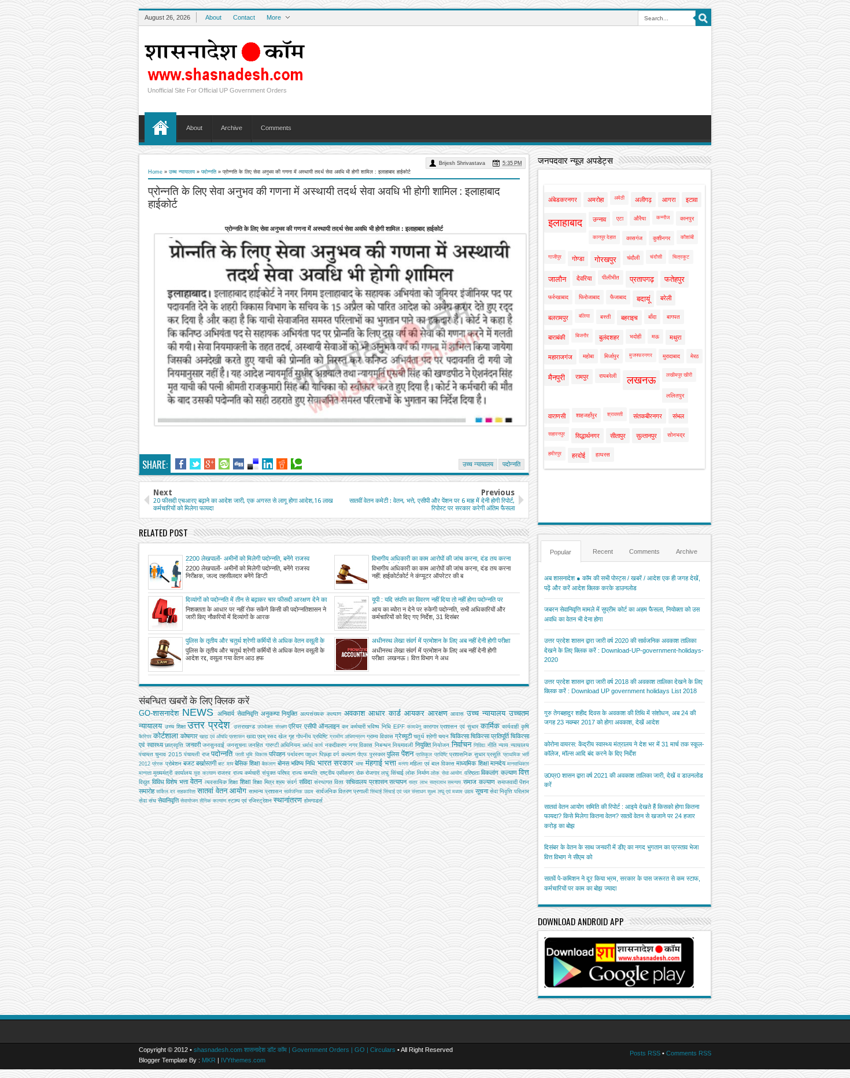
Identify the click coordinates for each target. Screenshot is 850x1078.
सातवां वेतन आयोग (221, 790)
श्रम (280, 782)
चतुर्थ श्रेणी (425, 736)
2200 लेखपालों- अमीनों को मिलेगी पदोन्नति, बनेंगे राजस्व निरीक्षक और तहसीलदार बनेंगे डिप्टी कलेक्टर (247, 559)
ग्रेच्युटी (403, 736)
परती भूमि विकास (251, 754)
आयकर (414, 713)
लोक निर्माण (416, 773)
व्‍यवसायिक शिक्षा (221, 782)
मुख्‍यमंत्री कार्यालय (172, 773)
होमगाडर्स (313, 800)
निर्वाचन (461, 744)
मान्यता (145, 773)
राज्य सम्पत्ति (304, 773)
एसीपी (310, 726)
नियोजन (441, 745)
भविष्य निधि (303, 763)
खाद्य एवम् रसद (261, 736)
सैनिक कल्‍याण (212, 801)
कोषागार (189, 736)
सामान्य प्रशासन (265, 791)
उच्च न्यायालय (182, 172)
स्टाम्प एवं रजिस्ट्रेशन (250, 800)
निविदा (479, 745)
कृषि (525, 726)
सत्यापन (397, 781)
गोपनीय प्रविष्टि (312, 736)
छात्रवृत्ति (174, 745)
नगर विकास (361, 745)
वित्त (524, 772)
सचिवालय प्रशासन (366, 781)
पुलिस (393, 753)
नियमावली (403, 745)
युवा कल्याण (204, 773)
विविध (158, 781)
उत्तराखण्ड (244, 726)
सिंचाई (376, 791)
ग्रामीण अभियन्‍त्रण (347, 736)
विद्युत (144, 782)
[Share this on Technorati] (296, 464)
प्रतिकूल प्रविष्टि (431, 754)
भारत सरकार (335, 763)
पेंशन (407, 753)
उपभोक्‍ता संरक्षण (272, 727)
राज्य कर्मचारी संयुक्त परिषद (261, 773)
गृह (291, 736)
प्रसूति (494, 754)
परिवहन (277, 753)
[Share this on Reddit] (281, 464)
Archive (231, 127)
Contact (244, 17)
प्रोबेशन (173, 763)
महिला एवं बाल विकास (432, 763)
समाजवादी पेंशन (513, 782)
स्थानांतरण (288, 800)
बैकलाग (269, 764)
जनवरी (193, 744)
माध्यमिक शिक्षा (472, 763)
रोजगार (372, 773)
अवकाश (354, 713)
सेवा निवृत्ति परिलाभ (509, 791)
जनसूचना (236, 745)
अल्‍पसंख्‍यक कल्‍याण (320, 714)
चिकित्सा (459, 736)
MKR (209, 1060)
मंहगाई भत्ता (380, 763)
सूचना (481, 791)
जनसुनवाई (213, 745)
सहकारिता (186, 791)
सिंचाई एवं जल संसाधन (404, 791)
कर (345, 726)
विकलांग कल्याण (498, 772)
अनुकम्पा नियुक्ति (279, 713)
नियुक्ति (423, 744)
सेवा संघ (147, 800)
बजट (188, 763)
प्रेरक (157, 764)
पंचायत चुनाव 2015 (160, 754)
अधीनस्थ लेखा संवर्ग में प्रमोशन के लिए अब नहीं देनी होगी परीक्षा (441, 640)
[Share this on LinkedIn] (267, 464)
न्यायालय (520, 745)
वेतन (196, 781)
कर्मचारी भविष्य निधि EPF (377, 726)
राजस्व (224, 773)
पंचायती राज (196, 754)
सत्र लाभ (418, 782)
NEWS (197, 712)
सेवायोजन (189, 801)
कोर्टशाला (165, 735)
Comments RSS (688, 1053)
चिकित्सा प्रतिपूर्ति (490, 736)
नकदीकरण (335, 745)
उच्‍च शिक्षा (175, 726)
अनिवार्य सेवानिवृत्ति (237, 713)
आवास (457, 714)
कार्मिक (490, 726)
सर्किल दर (165, 791)
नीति (492, 745)
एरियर (295, 726)
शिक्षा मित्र (263, 782)
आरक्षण (438, 713)
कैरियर (145, 736)
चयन (443, 736)
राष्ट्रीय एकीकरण (337, 773)
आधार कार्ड (384, 713)
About (213, 17)
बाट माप (225, 764)
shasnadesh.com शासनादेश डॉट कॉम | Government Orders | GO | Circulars (295, 1049)
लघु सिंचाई (392, 773)
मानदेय (497, 763)
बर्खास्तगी (206, 763)
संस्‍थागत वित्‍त (329, 782)
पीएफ (362, 754)
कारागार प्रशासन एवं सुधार (450, 726)
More (274, 17)
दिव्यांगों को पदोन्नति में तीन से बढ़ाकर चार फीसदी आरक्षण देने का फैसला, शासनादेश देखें (256, 600)
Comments (276, 127)
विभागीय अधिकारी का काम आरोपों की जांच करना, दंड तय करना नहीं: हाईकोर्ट (441, 559)
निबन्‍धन (383, 745)
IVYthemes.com (243, 1060)
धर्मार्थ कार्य (312, 745)
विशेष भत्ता (177, 781)
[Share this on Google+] (209, 464)
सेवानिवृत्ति (168, 800)
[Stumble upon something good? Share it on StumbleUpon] (224, 464)
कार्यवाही (510, 726)
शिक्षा (245, 781)
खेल (282, 736)
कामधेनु (414, 727)
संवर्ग (292, 782)
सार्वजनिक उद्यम (298, 791)
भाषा (359, 764)
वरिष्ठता (471, 773)
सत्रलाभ (438, 782)
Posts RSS (645, 1053)
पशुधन (311, 754)
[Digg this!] (238, 464)
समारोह (146, 791)
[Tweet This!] (195, 464)
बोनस (283, 763)
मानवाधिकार (518, 764)
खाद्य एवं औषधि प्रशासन (222, 736)
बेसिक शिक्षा (247, 763)
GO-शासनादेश (159, 713)
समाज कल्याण (479, 781)
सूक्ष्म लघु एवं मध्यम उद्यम (450, 791)
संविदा (305, 781)
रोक (360, 773)
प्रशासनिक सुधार (467, 754)
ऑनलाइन (329, 726)
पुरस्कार (377, 754)
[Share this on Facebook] (180, 464)
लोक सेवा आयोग (446, 773)
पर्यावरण (295, 754)
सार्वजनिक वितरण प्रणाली (342, 791)
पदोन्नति (208, 172)
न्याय (503, 745)
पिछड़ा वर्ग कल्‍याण (337, 754)
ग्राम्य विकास (380, 736)
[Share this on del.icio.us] (252, 464)
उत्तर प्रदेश (208, 725)
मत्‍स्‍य (403, 764)
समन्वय (454, 782)
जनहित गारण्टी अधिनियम (274, 745)
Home (160, 127)
